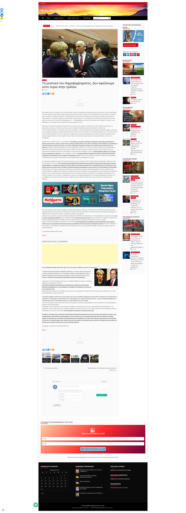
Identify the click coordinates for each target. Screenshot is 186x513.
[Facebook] (43, 94)
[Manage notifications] (3, 510)
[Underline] (64, 391)
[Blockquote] (72, 391)
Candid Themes (108, 507)
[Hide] (1, 21)
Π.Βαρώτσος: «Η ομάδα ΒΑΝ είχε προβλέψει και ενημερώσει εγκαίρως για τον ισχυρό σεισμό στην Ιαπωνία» (137, 205)
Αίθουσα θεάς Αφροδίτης (131, 45)
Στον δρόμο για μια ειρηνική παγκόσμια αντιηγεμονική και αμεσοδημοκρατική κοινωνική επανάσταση (137, 186)
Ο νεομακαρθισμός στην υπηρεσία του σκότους (131, 227)
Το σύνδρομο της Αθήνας (51, 368)
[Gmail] (51, 94)
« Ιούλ (42, 493)
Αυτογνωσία (128, 107)
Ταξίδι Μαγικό (86, 18)
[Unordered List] (70, 391)
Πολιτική (44, 80)
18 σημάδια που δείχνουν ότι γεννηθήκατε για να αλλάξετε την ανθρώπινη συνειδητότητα (132, 115)
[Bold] (60, 391)
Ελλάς (48, 18)
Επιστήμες (133, 197)
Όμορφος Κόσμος (58, 18)
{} (78, 390)
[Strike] (66, 391)
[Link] (76, 391)
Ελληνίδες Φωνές (130, 159)
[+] (80, 390)
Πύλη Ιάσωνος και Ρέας (57, 10)
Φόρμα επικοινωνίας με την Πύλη (119, 487)
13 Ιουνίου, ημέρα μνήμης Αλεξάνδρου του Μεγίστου (132, 169)
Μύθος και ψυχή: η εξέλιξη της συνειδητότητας (132, 70)
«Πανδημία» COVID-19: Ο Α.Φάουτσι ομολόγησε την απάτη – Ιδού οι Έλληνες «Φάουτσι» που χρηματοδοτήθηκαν (137, 241)
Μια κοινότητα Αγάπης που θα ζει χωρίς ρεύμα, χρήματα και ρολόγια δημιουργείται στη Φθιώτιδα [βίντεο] (136, 146)
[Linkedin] (48, 94)
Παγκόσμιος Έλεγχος (135, 178)
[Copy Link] (1, 18)
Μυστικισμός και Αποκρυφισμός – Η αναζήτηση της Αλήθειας (136, 131)
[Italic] (62, 391)
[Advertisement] (80, 254)
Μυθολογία (127, 60)
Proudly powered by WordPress (80, 507)
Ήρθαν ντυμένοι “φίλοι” (73, 18)
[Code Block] (74, 391)
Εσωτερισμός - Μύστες (135, 126)
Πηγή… (44, 235)
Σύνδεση (105, 381)
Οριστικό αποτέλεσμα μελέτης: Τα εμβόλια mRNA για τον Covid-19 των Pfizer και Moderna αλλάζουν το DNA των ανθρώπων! (137, 260)
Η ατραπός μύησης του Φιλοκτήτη (136, 100)
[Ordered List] (68, 391)
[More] (53, 94)
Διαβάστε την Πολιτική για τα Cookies (120, 470)
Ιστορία (132, 77)
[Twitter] (46, 94)
